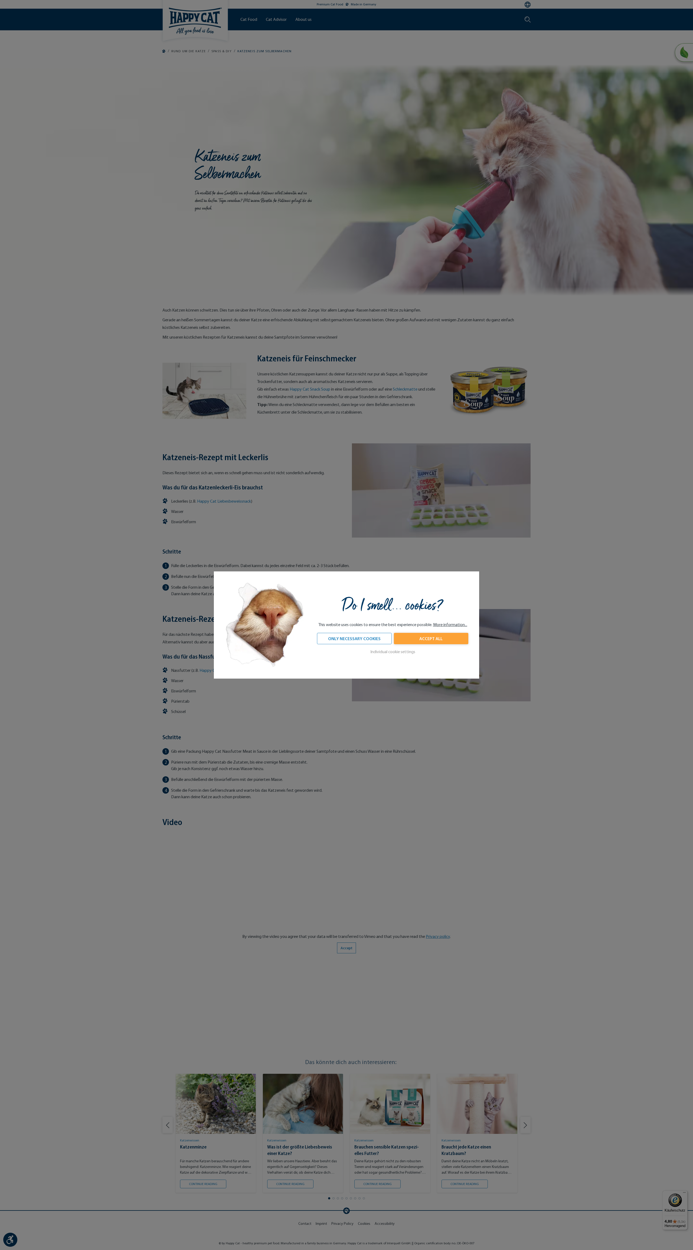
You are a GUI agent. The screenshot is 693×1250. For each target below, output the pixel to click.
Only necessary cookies (354, 638)
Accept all (431, 638)
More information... (450, 624)
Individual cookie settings (392, 651)
